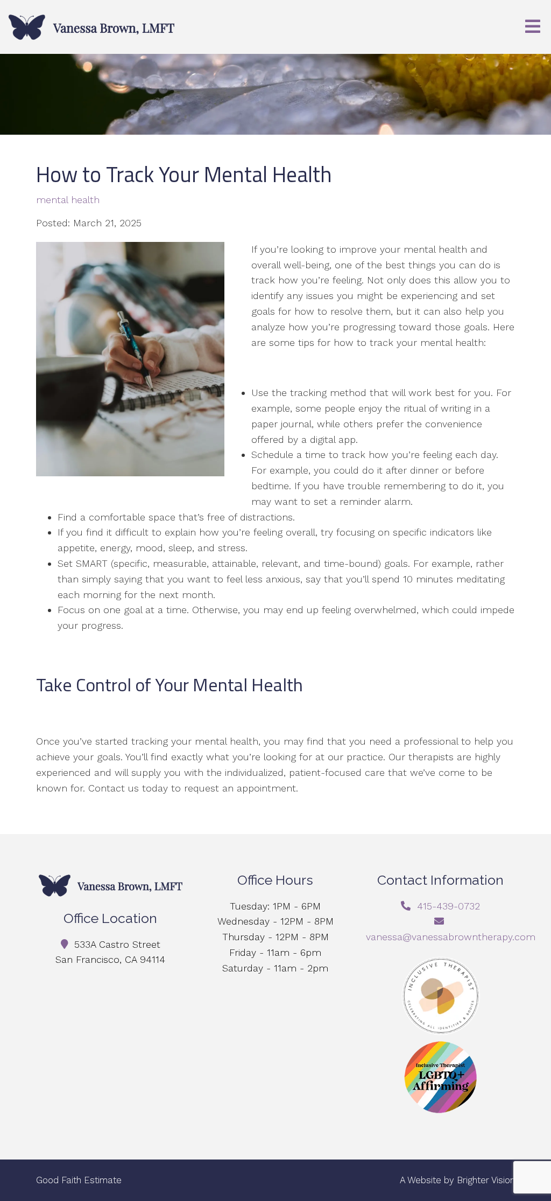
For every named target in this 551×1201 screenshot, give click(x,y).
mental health (68, 200)
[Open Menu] (532, 27)
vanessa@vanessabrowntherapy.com (450, 936)
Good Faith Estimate (79, 1180)
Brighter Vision (486, 1180)
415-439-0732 (448, 906)
